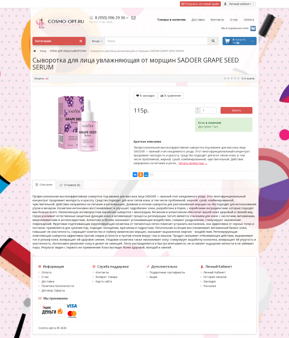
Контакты (102, 272)
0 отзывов (248, 78)
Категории (43, 41)
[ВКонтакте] (135, 174)
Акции (153, 277)
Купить (236, 110)
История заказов (214, 277)
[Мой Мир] (146, 174)
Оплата (46, 272)
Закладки (209, 281)
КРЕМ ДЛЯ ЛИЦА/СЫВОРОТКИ (68, 51)
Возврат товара (106, 277)
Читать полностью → (193, 163)
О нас (45, 277)
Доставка (47, 281)
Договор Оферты (53, 290)
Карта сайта (104, 281)
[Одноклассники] (140, 174)
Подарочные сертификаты (167, 272)
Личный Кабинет (214, 272)
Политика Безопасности (57, 286)
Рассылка (209, 286)
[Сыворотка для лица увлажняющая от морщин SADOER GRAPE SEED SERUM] (78, 123)
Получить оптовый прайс (201, 4)
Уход (43, 51)
